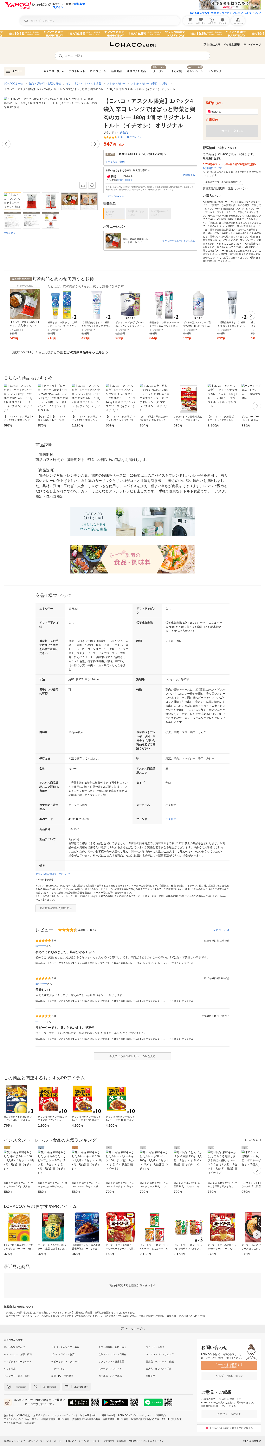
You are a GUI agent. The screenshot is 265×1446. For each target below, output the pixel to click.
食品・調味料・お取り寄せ (45, 83)
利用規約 (109, 1441)
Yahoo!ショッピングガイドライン (146, 1441)
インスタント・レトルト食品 (83, 83)
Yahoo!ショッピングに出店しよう (230, 12)
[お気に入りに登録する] (92, 185)
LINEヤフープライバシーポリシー (45, 1441)
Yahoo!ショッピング (14, 1441)
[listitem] (27, 1347)
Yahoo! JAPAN (199, 12)
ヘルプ (257, 12)
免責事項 (121, 1441)
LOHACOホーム (13, 83)
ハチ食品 (170, 819)
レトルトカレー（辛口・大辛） (150, 83)
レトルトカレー (116, 83)
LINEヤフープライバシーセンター (84, 1441)
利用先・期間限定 (124, 180)
